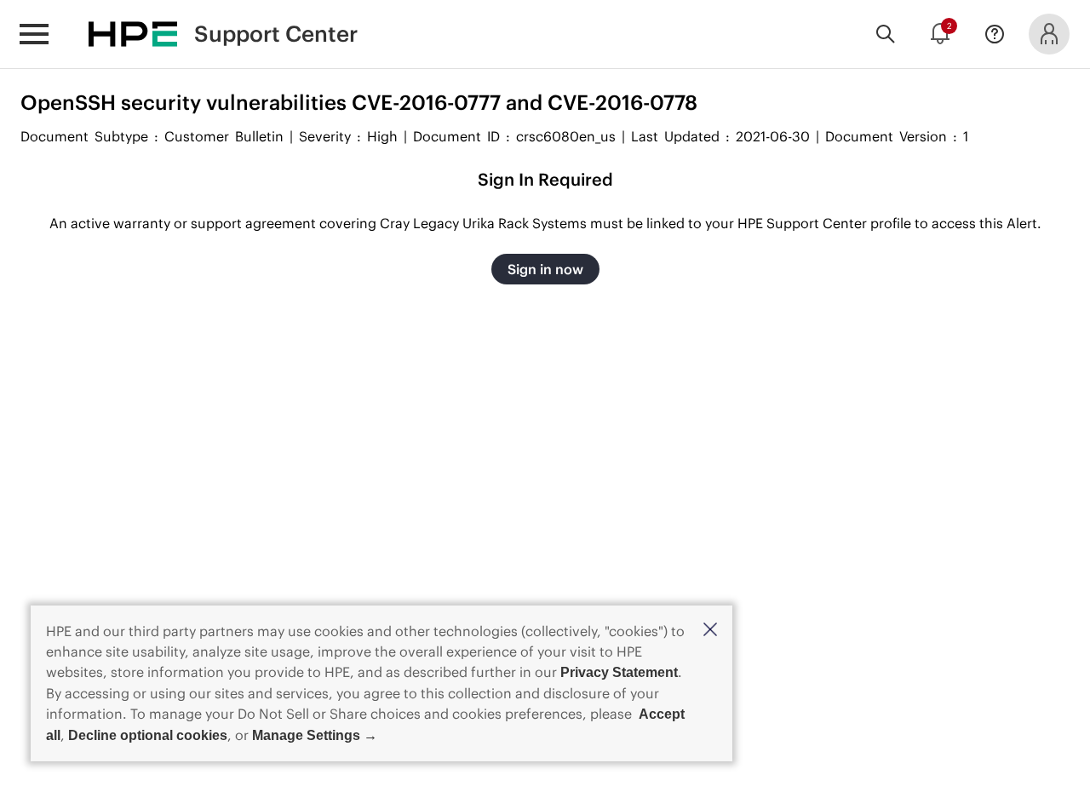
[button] (710, 631)
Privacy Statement (619, 672)
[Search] (885, 34)
